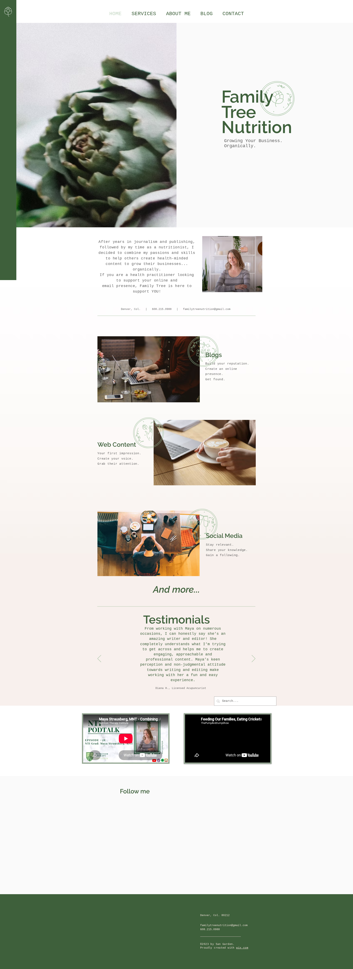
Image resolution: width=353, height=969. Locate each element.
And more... (176, 589)
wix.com (242, 947)
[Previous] (99, 659)
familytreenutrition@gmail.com (206, 309)
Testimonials (176, 619)
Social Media (224, 535)
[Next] (253, 659)
